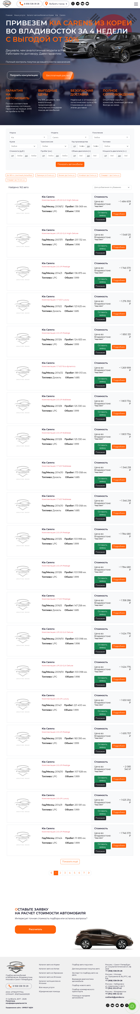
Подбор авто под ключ (82, 965)
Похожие (100, 219)
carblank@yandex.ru (114, 997)
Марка (13, 133)
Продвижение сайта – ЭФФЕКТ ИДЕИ (19, 1008)
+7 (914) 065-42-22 (113, 994)
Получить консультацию (24, 75)
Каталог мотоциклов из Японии (49, 982)
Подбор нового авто (81, 985)
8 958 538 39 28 (31, 4)
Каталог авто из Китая (49, 969)
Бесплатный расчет (58, 75)
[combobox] (29, 137)
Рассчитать (35, 929)
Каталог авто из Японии (50, 977)
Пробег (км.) (46, 151)
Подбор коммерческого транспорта (83, 990)
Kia (56, 15)
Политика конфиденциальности (16, 1002)
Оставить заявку (102, 214)
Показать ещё (70, 861)
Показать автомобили (70, 164)
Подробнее (119, 214)
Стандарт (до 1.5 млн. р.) (16, 180)
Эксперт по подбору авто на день (85, 974)
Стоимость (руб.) (17, 151)
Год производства (80, 142)
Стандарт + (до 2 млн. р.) (110, 175)
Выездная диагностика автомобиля (83, 980)
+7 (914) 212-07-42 (113, 988)
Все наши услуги (46, 987)
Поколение (97, 133)
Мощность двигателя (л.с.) (114, 151)
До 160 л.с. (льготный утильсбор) (19, 175)
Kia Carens (48, 196)
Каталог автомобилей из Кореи (40, 15)
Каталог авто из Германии (51, 973)
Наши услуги (19, 15)
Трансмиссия (47, 142)
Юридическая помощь (49, 991)
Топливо (106, 142)
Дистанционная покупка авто (86, 969)
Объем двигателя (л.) (81, 151)
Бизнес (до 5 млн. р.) (67, 175)
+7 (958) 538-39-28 (113, 971)
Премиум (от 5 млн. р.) (45, 175)
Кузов (12, 142)
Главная (9, 15)
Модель (54, 133)
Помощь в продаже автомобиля (81, 997)
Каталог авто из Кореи (49, 965)
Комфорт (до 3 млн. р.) (88, 175)
